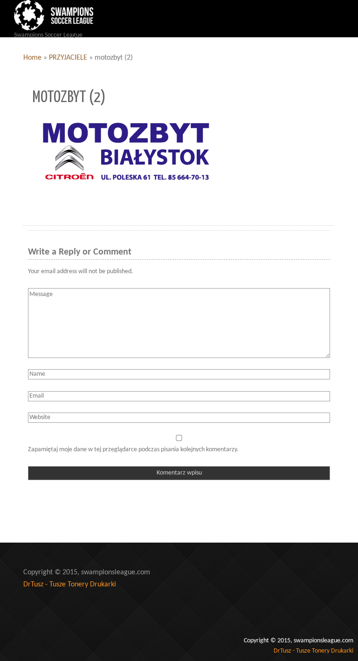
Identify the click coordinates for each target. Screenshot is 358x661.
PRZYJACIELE (68, 58)
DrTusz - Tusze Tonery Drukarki (69, 584)
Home (32, 58)
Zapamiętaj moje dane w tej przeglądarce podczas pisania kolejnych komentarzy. (133, 449)
